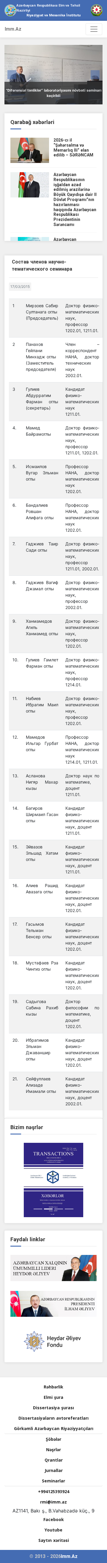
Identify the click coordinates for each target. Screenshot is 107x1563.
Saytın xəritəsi (53, 1540)
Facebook (53, 1519)
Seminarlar (53, 1481)
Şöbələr (53, 1439)
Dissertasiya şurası (53, 1407)
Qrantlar (54, 1460)
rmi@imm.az (53, 1502)
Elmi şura (53, 1397)
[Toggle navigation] (94, 29)
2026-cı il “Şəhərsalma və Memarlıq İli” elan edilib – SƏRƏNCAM (73, 147)
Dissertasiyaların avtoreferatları (53, 1418)
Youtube (53, 1530)
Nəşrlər (53, 1449)
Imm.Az (13, 29)
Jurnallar (54, 1470)
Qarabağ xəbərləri (32, 122)
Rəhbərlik (53, 1387)
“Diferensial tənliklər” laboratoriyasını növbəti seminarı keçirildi (53, 93)
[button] (11, 74)
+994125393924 (53, 1491)
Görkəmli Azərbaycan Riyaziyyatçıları (53, 1428)
